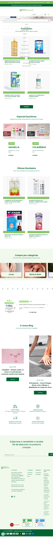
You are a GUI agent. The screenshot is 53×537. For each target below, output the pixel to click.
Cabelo (25, 34)
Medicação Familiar (25, 53)
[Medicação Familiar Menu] (49, 53)
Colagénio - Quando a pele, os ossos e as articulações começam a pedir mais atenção (12, 372)
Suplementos (24, 49)
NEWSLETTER (49, 2)
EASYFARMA (9, 531)
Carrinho (48, 14)
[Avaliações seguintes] (48, 305)
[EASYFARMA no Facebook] (12, 496)
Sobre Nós (30, 472)
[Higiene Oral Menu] (49, 46)
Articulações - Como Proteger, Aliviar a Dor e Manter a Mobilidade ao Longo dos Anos (40, 385)
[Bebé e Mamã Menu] (49, 31)
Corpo (25, 41)
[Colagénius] (38, 131)
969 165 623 (17, 2)
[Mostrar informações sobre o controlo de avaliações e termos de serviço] (14, 308)
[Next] (47, 141)
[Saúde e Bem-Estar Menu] (49, 57)
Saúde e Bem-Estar (25, 56)
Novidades (38, 474)
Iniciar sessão (26, 63)
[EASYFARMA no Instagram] (14, 496)
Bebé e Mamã (25, 30)
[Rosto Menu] (49, 38)
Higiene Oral (24, 45)
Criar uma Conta (26, 65)
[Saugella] (14, 131)
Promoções (38, 472)
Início (26, 24)
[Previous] (6, 141)
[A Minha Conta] (45, 14)
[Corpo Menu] (49, 42)
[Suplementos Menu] (49, 50)
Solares (26, 27)
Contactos (30, 474)
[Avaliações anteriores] (17, 305)
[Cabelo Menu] (49, 34)
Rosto (24, 37)
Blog (29, 476)
